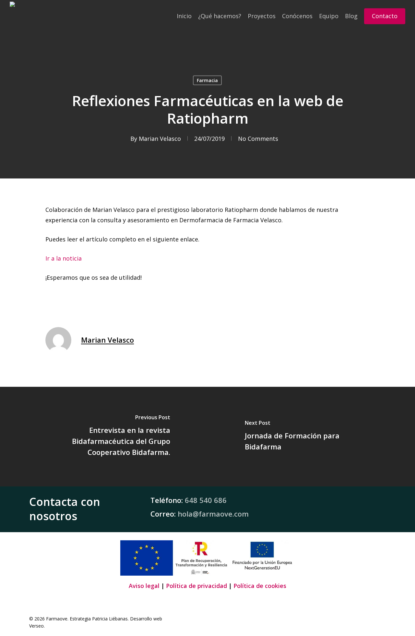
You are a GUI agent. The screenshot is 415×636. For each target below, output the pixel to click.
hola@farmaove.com (213, 514)
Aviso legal (144, 586)
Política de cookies (259, 586)
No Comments (258, 138)
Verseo (36, 626)
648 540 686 (206, 500)
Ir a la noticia (63, 258)
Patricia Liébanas (110, 619)
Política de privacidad (196, 586)
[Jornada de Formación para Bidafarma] (311, 436)
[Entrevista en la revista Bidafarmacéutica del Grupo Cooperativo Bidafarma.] (104, 436)
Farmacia (207, 80)
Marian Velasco (160, 138)
